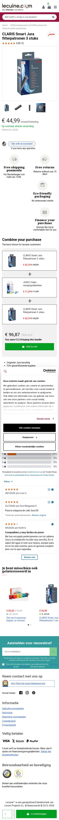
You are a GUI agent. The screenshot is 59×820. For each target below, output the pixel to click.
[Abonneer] (53, 652)
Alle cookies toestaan (29, 428)
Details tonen (43, 418)
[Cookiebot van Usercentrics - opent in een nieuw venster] (43, 371)
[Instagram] (27, 692)
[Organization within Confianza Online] (18, 774)
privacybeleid (24, 667)
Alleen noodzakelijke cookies (29, 446)
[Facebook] (20, 692)
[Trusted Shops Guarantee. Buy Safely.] (6, 774)
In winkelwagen (39, 814)
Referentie (6, 129)
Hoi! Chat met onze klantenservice (28, 683)
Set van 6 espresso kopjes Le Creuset (16, 619)
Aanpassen (28, 437)
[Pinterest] (33, 692)
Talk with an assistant (22, 143)
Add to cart (31, 346)
